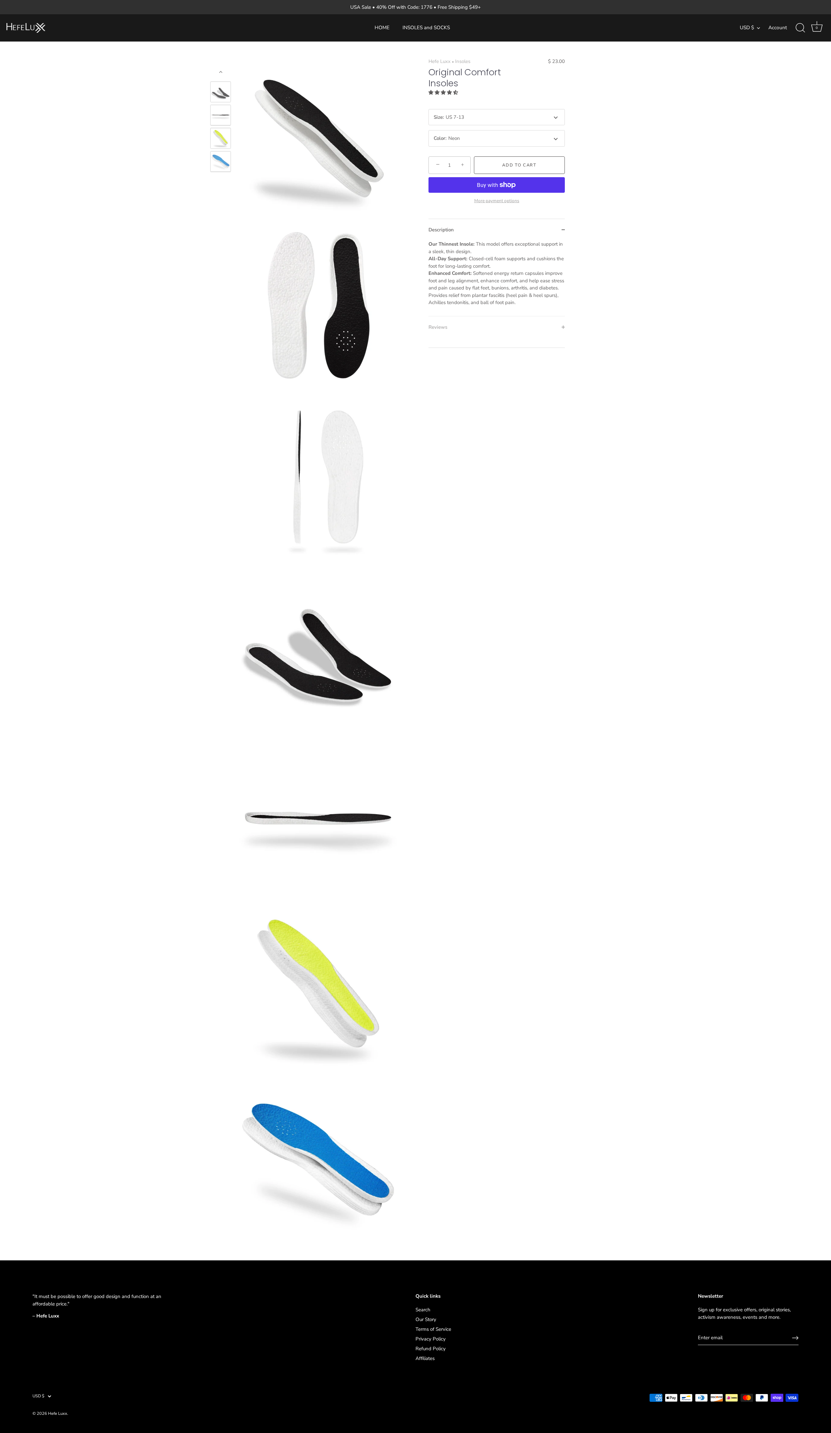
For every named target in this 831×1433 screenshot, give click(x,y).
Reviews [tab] (437, 327)
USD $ (747, 28)
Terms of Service (433, 1329)
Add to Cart (519, 165)
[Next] (221, 181)
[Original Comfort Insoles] (220, 161)
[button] (443, 92)
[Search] (800, 28)
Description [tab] (441, 230)
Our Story (426, 1319)
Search (423, 1309)
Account (777, 27)
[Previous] (221, 72)
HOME (382, 27)
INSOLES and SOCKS (426, 27)
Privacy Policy (431, 1339)
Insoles (462, 61)
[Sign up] (795, 1338)
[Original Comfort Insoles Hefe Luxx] (220, 92)
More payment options (496, 201)
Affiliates (425, 1358)
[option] (220, 93)
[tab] (496, 278)
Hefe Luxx (439, 61)
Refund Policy (431, 1348)
